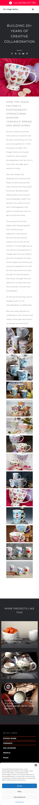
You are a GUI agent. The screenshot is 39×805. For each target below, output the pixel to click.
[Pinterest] (27, 53)
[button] (36, 765)
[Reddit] (19, 53)
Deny (19, 791)
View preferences (19, 797)
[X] (16, 53)
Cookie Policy (19, 802)
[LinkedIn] (23, 53)
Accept (19, 786)
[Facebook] (12, 53)
